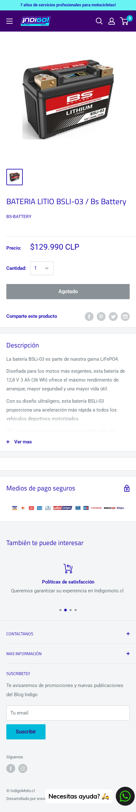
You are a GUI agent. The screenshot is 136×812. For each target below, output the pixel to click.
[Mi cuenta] (111, 21)
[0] (124, 21)
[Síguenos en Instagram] (22, 768)
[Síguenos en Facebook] (10, 768)
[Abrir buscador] (99, 21)
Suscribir (26, 732)
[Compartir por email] (125, 316)
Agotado (68, 291)
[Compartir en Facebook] (89, 316)
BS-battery (18, 216)
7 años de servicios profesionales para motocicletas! (68, 5)
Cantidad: (16, 268)
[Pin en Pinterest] (101, 316)
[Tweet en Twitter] (113, 316)
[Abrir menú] (9, 21)
